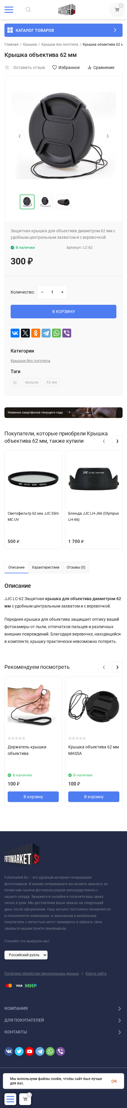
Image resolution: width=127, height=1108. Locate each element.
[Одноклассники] (35, 333)
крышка (31, 382)
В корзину (33, 796)
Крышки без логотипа (59, 44)
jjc (15, 382)
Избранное (69, 67)
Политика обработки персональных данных (41, 974)
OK (114, 1081)
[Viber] (66, 333)
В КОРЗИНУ (63, 311)
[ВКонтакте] (15, 333)
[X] (25, 333)
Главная (11, 44)
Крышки (30, 44)
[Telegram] (46, 333)
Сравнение (103, 67)
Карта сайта (96, 974)
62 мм (52, 382)
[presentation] (19, 136)
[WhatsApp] (56, 333)
